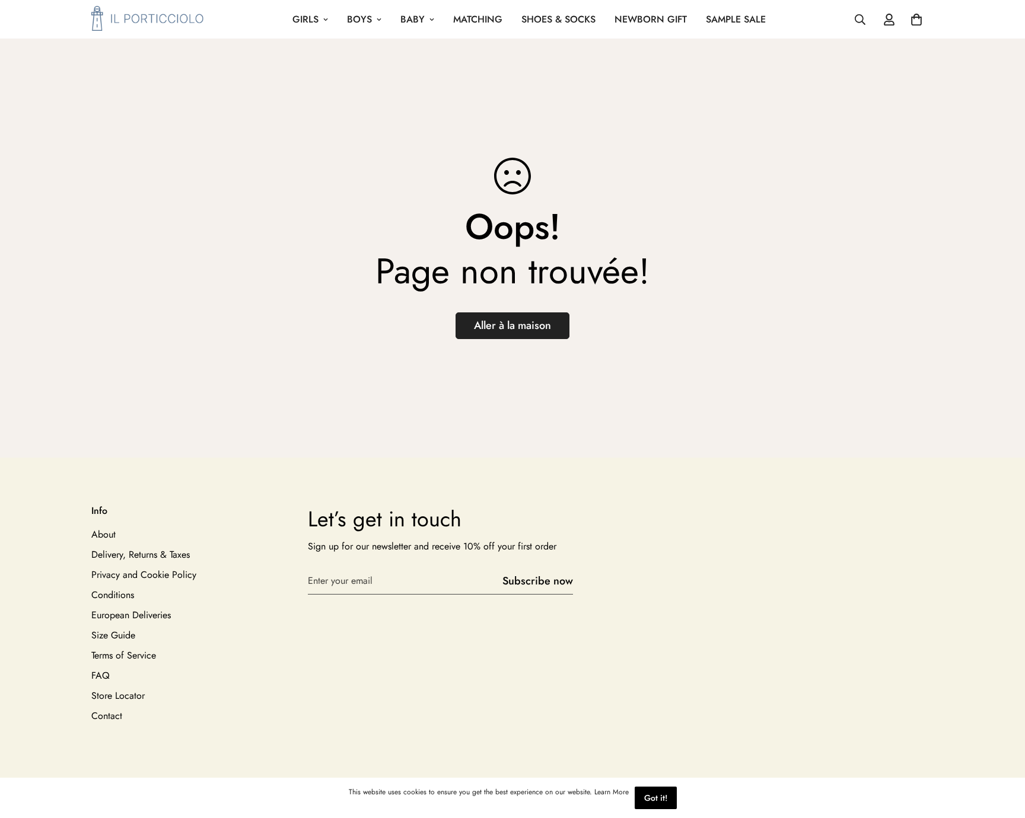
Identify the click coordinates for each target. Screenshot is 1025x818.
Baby (412, 19)
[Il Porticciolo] (147, 19)
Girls (305, 19)
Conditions (112, 595)
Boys (359, 19)
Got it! (655, 798)
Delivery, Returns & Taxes (140, 554)
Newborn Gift (651, 19)
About (103, 534)
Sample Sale (736, 19)
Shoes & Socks (558, 19)
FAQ (100, 675)
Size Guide (113, 635)
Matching (477, 19)
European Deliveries (131, 615)
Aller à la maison (512, 325)
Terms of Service (123, 655)
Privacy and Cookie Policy (143, 574)
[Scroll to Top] (1002, 753)
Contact (106, 716)
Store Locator (118, 695)
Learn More (611, 792)
